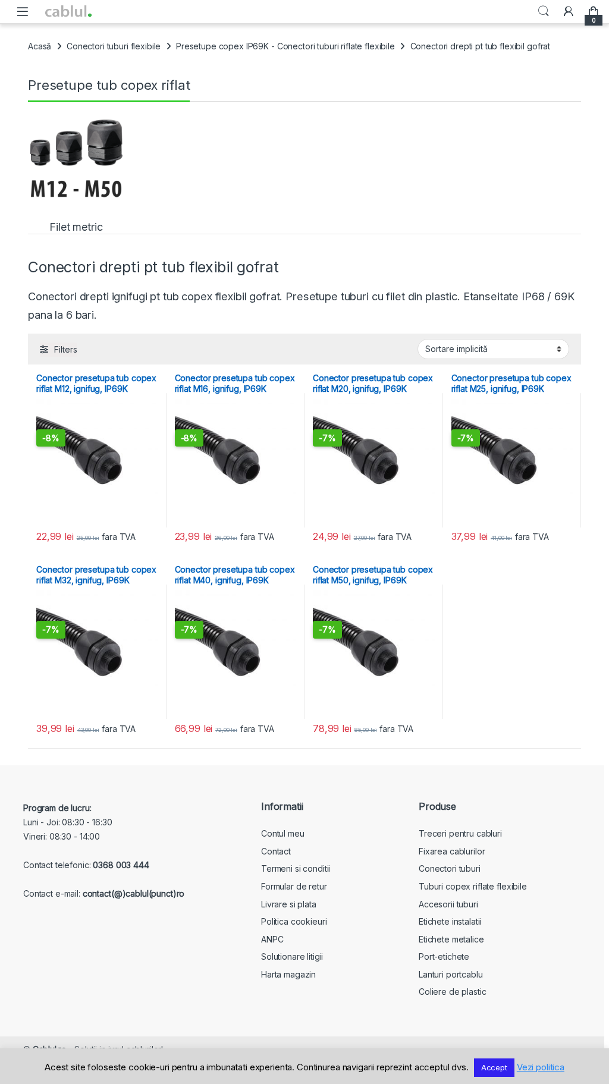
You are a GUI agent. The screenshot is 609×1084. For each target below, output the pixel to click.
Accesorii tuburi (448, 904)
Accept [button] (494, 1067)
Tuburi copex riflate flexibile (473, 886)
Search (543, 11)
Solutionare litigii (292, 956)
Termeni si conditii (295, 868)
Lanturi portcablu (451, 974)
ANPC (272, 939)
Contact (276, 851)
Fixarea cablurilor (452, 851)
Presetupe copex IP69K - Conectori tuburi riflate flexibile (285, 46)
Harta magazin (288, 974)
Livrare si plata (288, 904)
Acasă (39, 46)
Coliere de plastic (452, 991)
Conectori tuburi (450, 868)
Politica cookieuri (294, 921)
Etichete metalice (451, 939)
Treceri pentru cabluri (460, 833)
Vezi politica (540, 1067)
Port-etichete (444, 956)
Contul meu (282, 833)
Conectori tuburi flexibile (114, 46)
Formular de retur (294, 886)
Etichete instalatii (450, 921)
